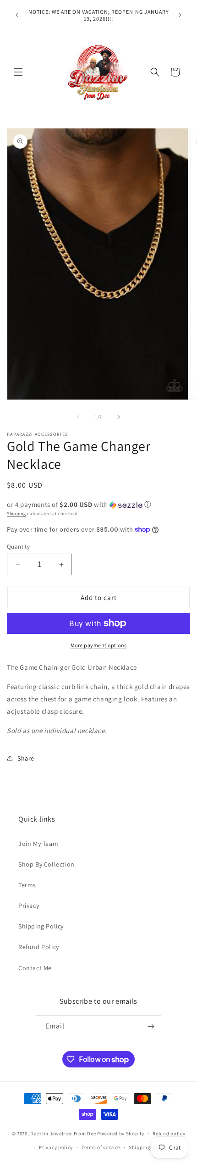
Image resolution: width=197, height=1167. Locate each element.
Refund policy (169, 1133)
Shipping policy (148, 1147)
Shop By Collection (46, 864)
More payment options (99, 645)
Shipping (16, 514)
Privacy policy (56, 1147)
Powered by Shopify (120, 1133)
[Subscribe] (151, 1026)
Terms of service (101, 1147)
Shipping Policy (41, 926)
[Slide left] (78, 417)
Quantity (18, 546)
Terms (27, 885)
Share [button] (25, 758)
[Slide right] (119, 417)
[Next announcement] (180, 15)
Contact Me (35, 968)
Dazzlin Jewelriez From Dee (63, 1133)
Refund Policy (38, 947)
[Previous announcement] (17, 15)
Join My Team (38, 843)
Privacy (28, 905)
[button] (18, 72)
